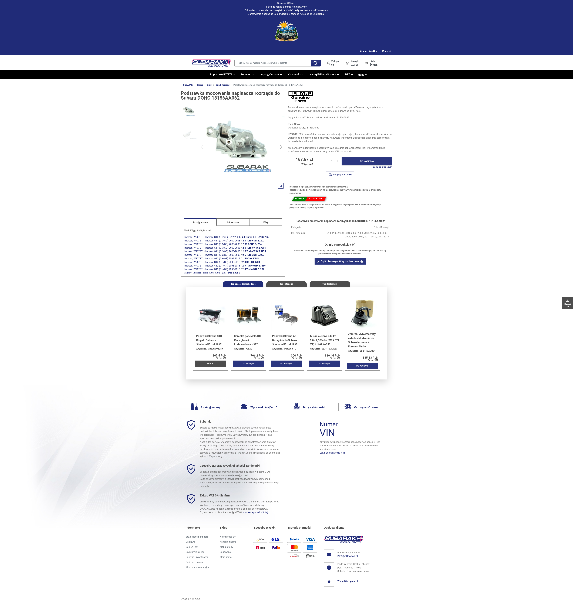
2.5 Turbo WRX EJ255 (254, 251)
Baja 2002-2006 (211, 272)
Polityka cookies (194, 562)
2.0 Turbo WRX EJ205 (254, 247)
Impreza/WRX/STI (193, 237)
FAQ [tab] (265, 222)
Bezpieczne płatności (197, 536)
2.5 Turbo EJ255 (231, 272)
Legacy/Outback (192, 272)
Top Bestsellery (329, 284)
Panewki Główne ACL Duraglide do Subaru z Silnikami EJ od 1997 (285, 340)
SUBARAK (188, 85)
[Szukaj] (316, 63)
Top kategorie (286, 284)
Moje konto (226, 557)
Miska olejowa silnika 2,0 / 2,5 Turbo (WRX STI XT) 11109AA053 (324, 340)
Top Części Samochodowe (243, 284)
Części (200, 85)
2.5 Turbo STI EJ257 (253, 255)
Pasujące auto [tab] (200, 222)
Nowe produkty (228, 536)
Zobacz (211, 363)
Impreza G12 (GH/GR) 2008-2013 (222, 258)
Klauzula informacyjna (198, 567)
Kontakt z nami (228, 541)
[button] (352, 63)
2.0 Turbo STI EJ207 (253, 240)
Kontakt (386, 51)
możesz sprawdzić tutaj (255, 512)
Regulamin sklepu (195, 552)
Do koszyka (367, 161)
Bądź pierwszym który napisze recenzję (340, 261)
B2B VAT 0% (192, 547)
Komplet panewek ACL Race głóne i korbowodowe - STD (247, 340)
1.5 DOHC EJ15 (250, 258)
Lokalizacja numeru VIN (332, 452)
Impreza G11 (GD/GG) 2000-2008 (222, 240)
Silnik (209, 85)
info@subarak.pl (348, 556)
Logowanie (225, 552)
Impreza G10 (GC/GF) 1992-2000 (222, 237)
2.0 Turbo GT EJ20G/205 (255, 237)
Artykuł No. (201, 349)
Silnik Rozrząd (222, 85)
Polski (372, 51)
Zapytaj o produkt (340, 174)
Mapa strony (226, 547)
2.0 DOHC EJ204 (251, 262)
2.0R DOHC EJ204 (252, 244)
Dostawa (190, 541)
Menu (361, 74)
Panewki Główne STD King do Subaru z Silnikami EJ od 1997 (209, 340)
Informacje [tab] (233, 222)
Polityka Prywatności (197, 557)
